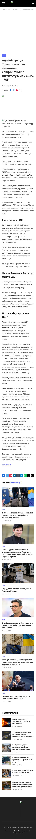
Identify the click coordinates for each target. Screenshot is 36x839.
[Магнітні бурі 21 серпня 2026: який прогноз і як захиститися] (6, 722)
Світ (4, 55)
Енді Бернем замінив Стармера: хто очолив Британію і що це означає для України (17, 625)
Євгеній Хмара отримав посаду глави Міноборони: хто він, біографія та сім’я (22, 784)
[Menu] (3, 3)
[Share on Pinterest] (16, 90)
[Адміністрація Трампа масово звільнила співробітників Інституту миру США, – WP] (18, 105)
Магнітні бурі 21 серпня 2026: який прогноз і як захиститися (21, 721)
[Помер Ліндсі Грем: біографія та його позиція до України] (18, 681)
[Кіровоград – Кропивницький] (18, 3)
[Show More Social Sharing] (20, 90)
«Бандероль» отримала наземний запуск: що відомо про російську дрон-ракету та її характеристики (23, 736)
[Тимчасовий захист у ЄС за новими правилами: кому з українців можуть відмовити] (18, 497)
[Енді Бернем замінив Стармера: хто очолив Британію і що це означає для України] (18, 607)
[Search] (33, 3)
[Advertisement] (18, 32)
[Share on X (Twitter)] (13, 90)
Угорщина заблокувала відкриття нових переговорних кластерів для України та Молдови (17, 662)
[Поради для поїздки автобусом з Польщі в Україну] (18, 573)
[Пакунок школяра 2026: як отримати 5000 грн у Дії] (6, 773)
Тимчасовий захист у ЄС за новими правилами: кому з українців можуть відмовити (17, 515)
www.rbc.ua (6, 465)
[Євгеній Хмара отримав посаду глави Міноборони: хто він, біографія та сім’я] (6, 785)
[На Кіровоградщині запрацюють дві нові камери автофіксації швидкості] (6, 747)
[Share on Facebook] (10, 90)
